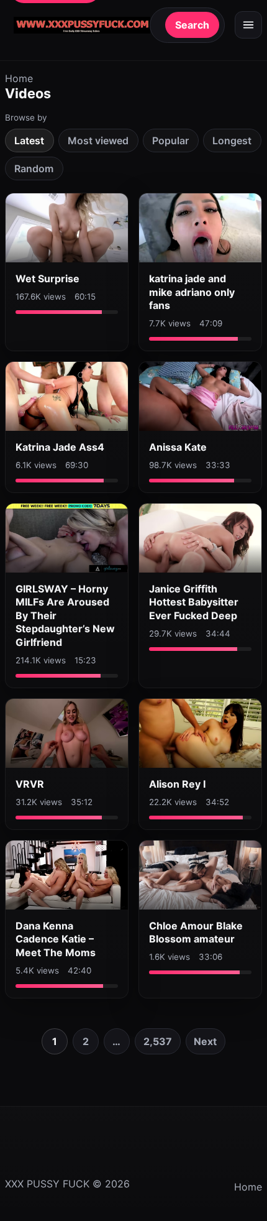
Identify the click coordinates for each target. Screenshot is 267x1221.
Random (33, 168)
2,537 (157, 1041)
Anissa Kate (178, 447)
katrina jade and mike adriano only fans (192, 291)
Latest (29, 140)
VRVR (30, 784)
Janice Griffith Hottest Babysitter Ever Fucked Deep (193, 602)
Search (192, 25)
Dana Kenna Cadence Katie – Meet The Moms (56, 939)
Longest (231, 140)
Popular (170, 140)
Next (205, 1041)
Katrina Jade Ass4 (60, 447)
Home (19, 78)
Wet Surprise (47, 278)
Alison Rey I (177, 784)
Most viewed (98, 140)
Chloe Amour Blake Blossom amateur (196, 932)
